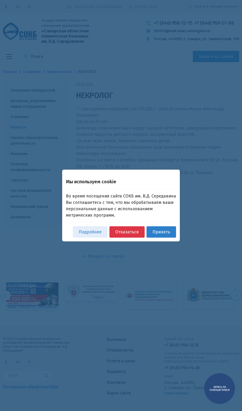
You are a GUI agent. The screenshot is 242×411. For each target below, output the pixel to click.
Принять (161, 232)
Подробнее (90, 232)
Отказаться (127, 232)
